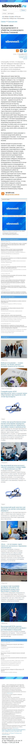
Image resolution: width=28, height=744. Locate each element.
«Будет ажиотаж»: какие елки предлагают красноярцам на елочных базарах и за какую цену (13, 315)
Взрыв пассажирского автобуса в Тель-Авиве (14, 231)
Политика (6, 18)
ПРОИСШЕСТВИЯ (23, 56)
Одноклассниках (13, 194)
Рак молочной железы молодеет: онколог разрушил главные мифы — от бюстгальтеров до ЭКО (13, 467)
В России (18, 16)
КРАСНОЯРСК (11, 1)
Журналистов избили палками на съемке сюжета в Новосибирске (13, 301)
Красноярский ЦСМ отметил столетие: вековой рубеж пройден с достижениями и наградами (14, 628)
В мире (12, 16)
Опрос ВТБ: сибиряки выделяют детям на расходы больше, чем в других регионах (13, 267)
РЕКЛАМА (20, 678)
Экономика (21, 18)
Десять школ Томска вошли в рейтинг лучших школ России (14, 658)
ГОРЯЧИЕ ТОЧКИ (23, 57)
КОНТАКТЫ (8, 678)
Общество (13, 18)
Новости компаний (6, 388)
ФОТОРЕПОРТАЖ (8, 297)
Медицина (4, 462)
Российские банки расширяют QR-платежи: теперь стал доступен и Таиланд (13, 276)
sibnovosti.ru (10, 693)
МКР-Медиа (10, 13)
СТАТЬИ (5, 337)
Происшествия (12, 21)
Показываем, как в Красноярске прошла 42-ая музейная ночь (12, 308)
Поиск (23, 10)
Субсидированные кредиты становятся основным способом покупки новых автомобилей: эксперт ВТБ (14, 292)
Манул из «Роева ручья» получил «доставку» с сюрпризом (12, 645)
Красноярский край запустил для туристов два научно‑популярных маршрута (13, 509)
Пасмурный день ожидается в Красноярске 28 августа (12, 670)
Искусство (4, 583)
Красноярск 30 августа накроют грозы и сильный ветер (13, 653)
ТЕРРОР (25, 59)
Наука (3, 419)
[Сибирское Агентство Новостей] (14, 5)
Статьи (4, 13)
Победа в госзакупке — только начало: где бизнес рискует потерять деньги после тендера (12, 364)
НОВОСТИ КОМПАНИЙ (10, 239)
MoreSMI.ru (7, 734)
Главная (3, 21)
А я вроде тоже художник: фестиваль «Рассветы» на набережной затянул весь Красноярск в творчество (10, 588)
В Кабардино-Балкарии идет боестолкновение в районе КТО (11, 233)
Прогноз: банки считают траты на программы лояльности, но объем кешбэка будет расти (12, 250)
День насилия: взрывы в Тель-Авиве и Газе (13, 216)
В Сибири (5, 16)
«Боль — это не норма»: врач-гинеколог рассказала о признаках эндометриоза (14, 545)
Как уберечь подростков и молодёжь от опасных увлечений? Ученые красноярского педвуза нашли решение (13, 287)
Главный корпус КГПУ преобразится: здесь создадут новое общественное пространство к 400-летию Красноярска (14, 245)
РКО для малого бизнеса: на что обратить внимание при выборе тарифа (14, 258)
